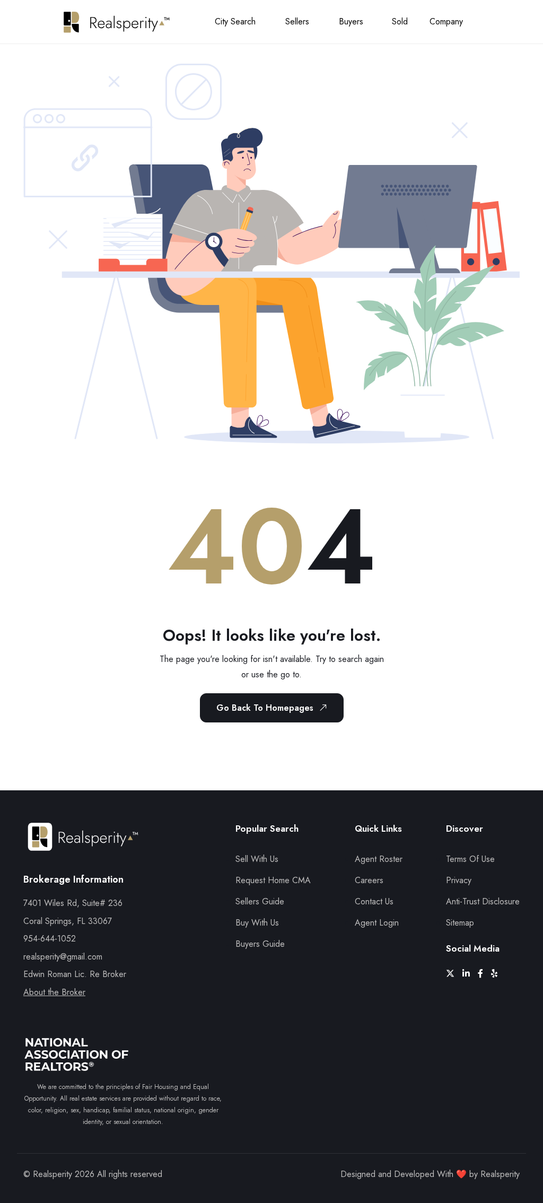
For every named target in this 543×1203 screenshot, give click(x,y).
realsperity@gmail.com (62, 957)
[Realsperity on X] (454, 973)
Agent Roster (378, 859)
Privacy (458, 880)
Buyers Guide (260, 944)
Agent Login (377, 923)
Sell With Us (256, 859)
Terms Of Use (470, 859)
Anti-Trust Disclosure (483, 901)
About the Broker (54, 992)
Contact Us (374, 901)
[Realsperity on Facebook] (484, 973)
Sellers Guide (259, 901)
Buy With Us (257, 923)
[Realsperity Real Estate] (83, 846)
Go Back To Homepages (264, 708)
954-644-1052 (49, 938)
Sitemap (460, 923)
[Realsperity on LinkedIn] (470, 973)
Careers (369, 880)
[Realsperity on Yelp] (498, 973)
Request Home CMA (273, 880)
